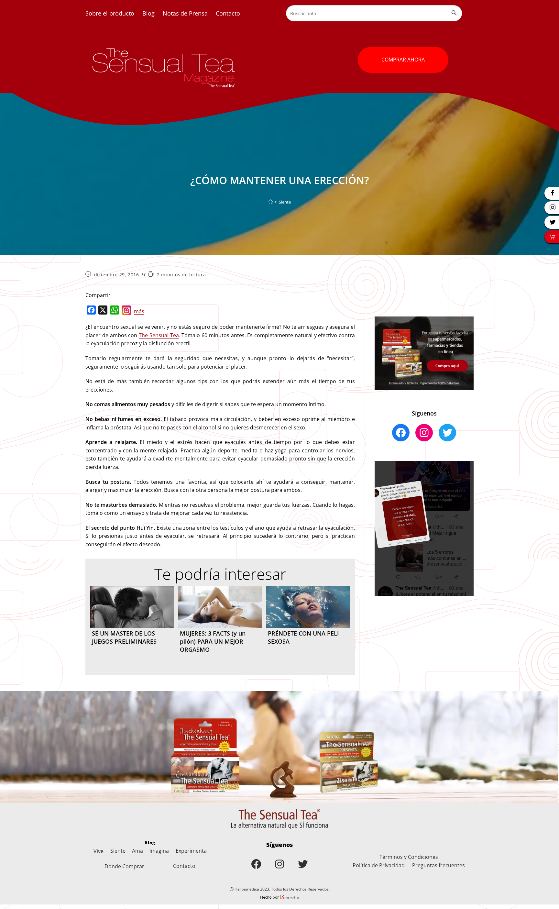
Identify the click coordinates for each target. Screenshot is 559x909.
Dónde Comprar (124, 866)
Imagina (159, 850)
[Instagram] (126, 311)
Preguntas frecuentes (438, 865)
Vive (98, 851)
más (139, 311)
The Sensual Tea (159, 335)
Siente (285, 202)
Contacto (228, 13)
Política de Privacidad (379, 865)
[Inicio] (271, 202)
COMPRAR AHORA (403, 59)
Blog (148, 13)
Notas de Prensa (185, 13)
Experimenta (191, 850)
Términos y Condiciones (408, 856)
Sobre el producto (109, 13)
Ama (137, 850)
